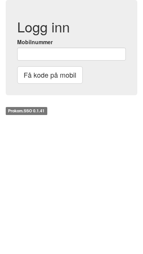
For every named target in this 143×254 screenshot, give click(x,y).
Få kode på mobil (50, 75)
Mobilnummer (35, 42)
